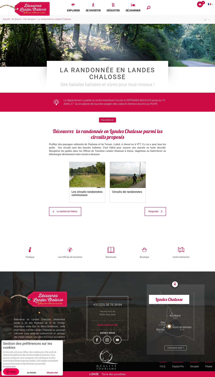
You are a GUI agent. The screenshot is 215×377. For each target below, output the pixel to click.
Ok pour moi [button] (52, 372)
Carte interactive (181, 257)
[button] (73, 7)
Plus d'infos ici (107, 120)
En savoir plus (9, 366)
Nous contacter (107, 325)
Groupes (194, 366)
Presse (208, 366)
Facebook (97, 340)
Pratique (30, 257)
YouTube (117, 340)
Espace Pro (178, 366)
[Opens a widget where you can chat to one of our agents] (11, 372)
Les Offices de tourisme (70, 257)
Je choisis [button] (31, 372)
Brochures (111, 257)
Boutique (144, 257)
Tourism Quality (107, 360)
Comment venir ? (175, 347)
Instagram (107, 340)
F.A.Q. (163, 366)
